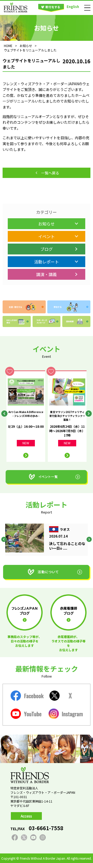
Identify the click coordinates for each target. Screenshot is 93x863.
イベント (46, 236)
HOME (8, 45)
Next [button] (89, 413)
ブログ (46, 249)
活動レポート (46, 262)
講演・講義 (46, 274)
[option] (26, 416)
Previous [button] (4, 413)
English (73, 6)
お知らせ (46, 224)
